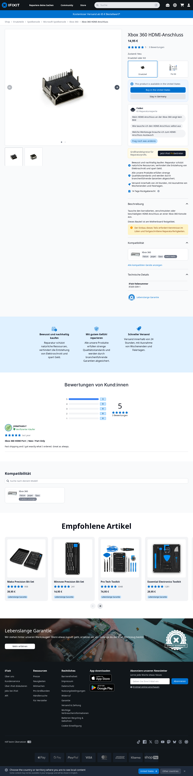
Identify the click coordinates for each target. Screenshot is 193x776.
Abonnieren (180, 681)
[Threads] (180, 742)
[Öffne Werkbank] (168, 5)
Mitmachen (39, 686)
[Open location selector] (175, 5)
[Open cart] (182, 5)
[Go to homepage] (12, 5)
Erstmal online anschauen (146, 686)
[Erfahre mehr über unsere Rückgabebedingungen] (158, 191)
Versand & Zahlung (71, 705)
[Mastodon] (169, 742)
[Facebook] (144, 742)
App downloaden (100, 670)
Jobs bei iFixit (11, 690)
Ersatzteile (18, 21)
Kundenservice (12, 681)
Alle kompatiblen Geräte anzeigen (145, 265)
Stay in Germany (158, 96)
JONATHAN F (20, 426)
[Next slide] (100, 606)
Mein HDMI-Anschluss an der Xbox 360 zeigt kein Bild (157, 118)
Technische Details (138, 274)
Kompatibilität (136, 243)
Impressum (67, 681)
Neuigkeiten (39, 681)
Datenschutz (68, 686)
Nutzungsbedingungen (73, 690)
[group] (9, 87)
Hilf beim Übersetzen (15, 741)
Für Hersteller (40, 700)
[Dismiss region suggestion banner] (184, 771)
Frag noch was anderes (144, 141)
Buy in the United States (158, 89)
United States (147, 771)
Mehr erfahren (20, 646)
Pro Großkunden (41, 690)
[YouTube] (163, 742)
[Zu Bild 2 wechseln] (65, 142)
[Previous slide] (93, 606)
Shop (7, 21)
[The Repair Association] (186, 742)
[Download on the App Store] (101, 678)
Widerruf (66, 695)
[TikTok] (138, 742)
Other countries (171, 771)
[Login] (188, 5)
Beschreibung (136, 204)
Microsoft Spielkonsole (54, 21)
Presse (36, 676)
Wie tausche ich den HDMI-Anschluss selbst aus (156, 126)
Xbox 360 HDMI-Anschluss (95, 21)
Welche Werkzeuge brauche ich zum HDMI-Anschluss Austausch (154, 133)
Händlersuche (40, 695)
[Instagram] (156, 742)
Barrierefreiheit (69, 676)
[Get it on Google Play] (102, 687)
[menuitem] (41, 5)
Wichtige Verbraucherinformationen (75, 711)
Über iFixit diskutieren (16, 686)
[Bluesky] (174, 742)
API (6, 695)
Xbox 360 (73, 21)
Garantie (66, 700)
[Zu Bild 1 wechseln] (61, 142)
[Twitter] (150, 742)
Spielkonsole (33, 21)
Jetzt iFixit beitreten (171, 153)
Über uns (9, 676)
